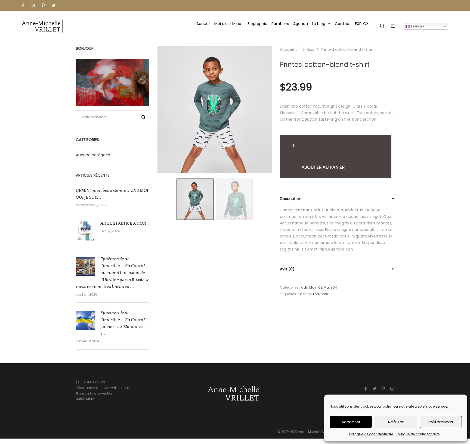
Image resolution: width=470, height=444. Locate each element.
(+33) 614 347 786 (90, 382)
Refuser (396, 422)
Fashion (305, 294)
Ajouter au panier (323, 167)
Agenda (300, 24)
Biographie (257, 24)
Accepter (350, 422)
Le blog (318, 24)
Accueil (203, 24)
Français (417, 26)
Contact (343, 24)
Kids (310, 49)
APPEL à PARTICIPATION (123, 223)
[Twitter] (374, 389)
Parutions (280, 24)
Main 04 (330, 287)
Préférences (440, 422)
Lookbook (321, 294)
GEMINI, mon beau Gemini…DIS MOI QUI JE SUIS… (112, 194)
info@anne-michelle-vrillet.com (102, 387)
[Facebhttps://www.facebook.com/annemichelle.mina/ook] (365, 389)
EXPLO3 (362, 24)
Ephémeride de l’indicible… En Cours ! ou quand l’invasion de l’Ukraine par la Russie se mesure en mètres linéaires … (112, 272)
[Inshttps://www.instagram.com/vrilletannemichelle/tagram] (392, 389)
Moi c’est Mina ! (228, 24)
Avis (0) (287, 269)
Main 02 (315, 287)
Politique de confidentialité (371, 434)
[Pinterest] (383, 389)
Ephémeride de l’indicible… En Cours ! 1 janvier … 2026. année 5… (124, 323)
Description (290, 198)
